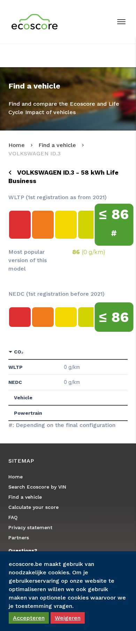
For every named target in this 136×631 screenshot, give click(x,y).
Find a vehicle (57, 145)
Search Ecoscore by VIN (37, 487)
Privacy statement (30, 527)
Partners (18, 537)
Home (16, 145)
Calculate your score (33, 507)
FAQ (12, 517)
